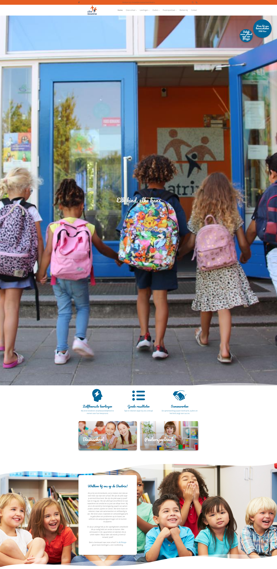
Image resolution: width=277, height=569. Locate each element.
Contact (194, 10)
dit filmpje (122, 542)
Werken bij (184, 10)
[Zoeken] (193, 2)
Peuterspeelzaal (169, 10)
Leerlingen (144, 10)
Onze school (130, 10)
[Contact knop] (196, 2)
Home (120, 10)
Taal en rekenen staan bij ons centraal (138, 411)
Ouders (155, 10)
